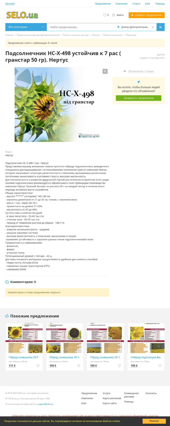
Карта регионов (112, 398)
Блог (147, 3)
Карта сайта (110, 403)
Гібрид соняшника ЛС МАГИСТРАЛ (65, 357)
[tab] (20, 282)
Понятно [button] (154, 421)
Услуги (136, 3)
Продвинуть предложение (139, 98)
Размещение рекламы (131, 395)
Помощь (160, 3)
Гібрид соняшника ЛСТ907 (25, 357)
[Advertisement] (139, 137)
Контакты (151, 393)
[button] (121, 421)
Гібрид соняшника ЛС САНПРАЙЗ (106, 357)
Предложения (103, 3)
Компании (122, 3)
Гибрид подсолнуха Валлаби (147, 357)
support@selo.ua (45, 404)
